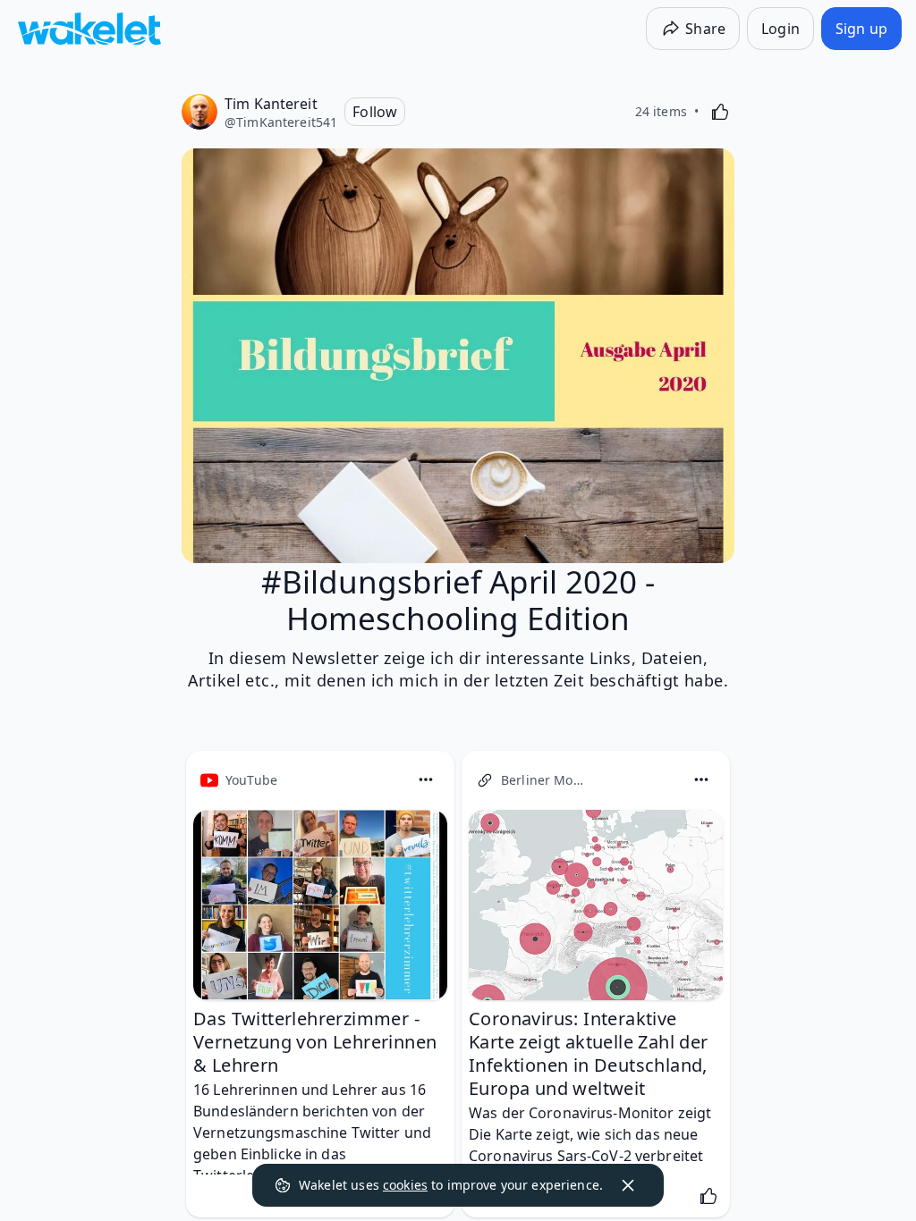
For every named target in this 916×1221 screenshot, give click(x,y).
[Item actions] (425, 779)
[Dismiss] (628, 1185)
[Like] (720, 111)
